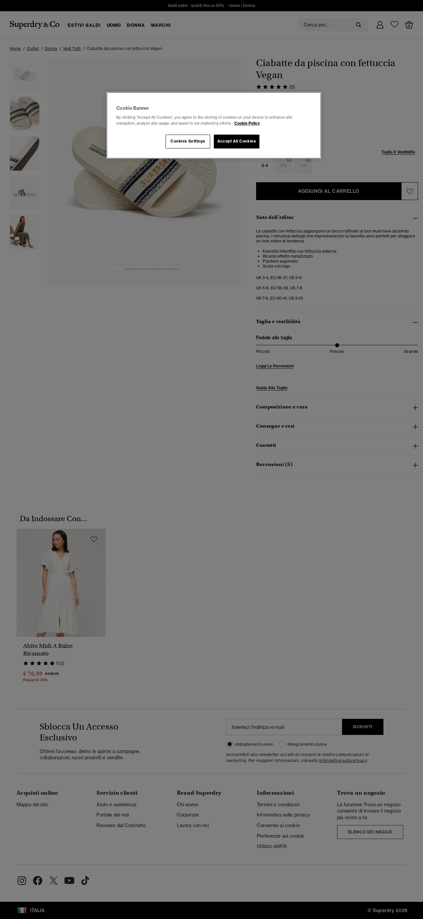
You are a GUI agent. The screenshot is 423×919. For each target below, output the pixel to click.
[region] (213, 125)
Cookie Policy (247, 123)
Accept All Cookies (236, 141)
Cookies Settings (188, 141)
